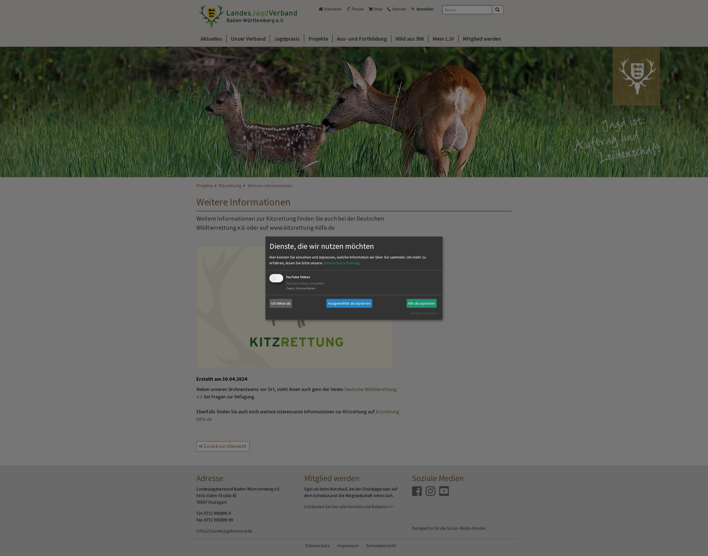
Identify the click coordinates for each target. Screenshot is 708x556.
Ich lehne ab (281, 303)
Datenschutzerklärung (341, 263)
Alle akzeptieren (421, 303)
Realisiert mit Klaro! (423, 313)
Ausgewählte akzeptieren (349, 303)
